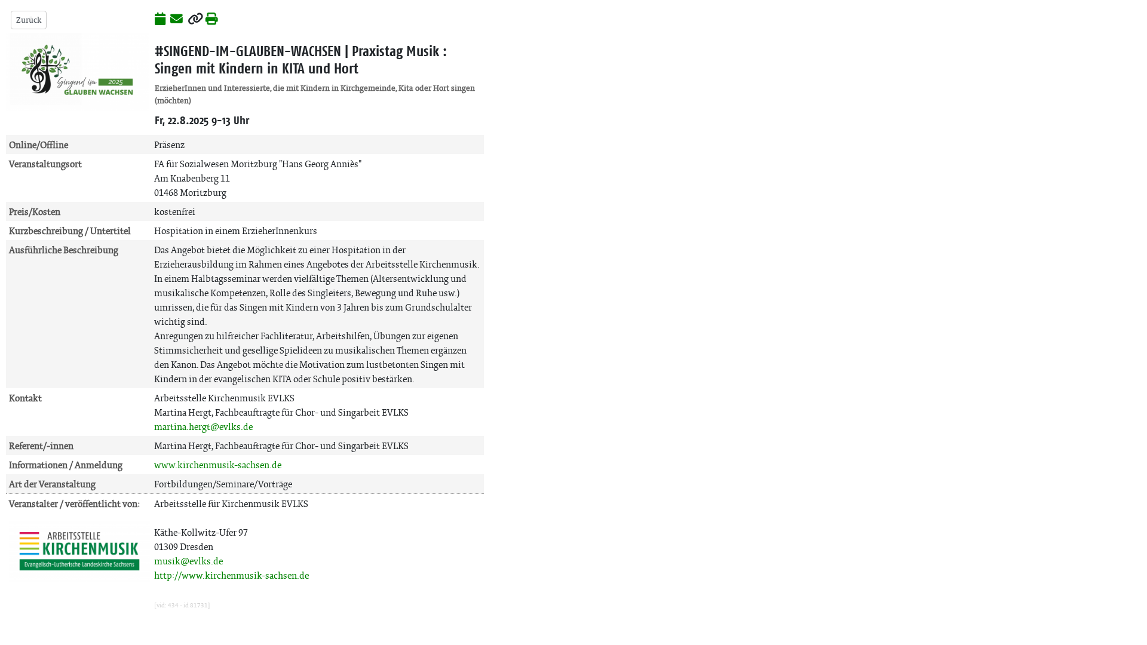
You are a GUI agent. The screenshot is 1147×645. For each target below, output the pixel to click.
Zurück (28, 20)
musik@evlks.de (188, 561)
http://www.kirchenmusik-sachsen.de (231, 575)
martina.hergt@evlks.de (203, 426)
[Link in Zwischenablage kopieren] (195, 19)
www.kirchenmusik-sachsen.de (217, 465)
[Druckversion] (212, 19)
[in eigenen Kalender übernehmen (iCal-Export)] (160, 19)
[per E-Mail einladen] (176, 19)
